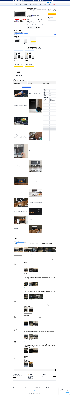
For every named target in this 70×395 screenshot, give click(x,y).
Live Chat (55, 0)
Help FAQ (53, 0)
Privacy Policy (47, 387)
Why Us (43, 86)
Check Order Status (26, 386)
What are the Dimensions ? (16, 33)
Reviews (52, 86)
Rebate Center (19, 0)
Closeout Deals (22, 0)
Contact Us (39, 393)
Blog (13, 387)
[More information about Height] (45, 95)
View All (31, 16)
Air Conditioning (14, 386)
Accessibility (47, 386)
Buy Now (52, 14)
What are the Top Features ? (25, 33)
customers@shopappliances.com (30, 378)
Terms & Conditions (30, 393)
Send (54, 34)
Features (26, 86)
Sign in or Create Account (37, 387)
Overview (18, 86)
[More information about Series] (45, 99)
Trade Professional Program (37, 386)
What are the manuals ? (21, 33)
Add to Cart (52, 13)
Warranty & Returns (35, 86)
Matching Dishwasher (25, 44)
